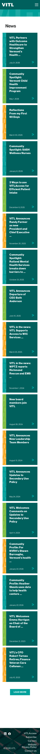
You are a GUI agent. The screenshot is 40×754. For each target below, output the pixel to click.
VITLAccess (30, 733)
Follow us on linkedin (5, 733)
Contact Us (31, 750)
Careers (32, 740)
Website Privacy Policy (29, 745)
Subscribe (31, 737)
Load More (20, 692)
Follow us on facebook (9, 733)
